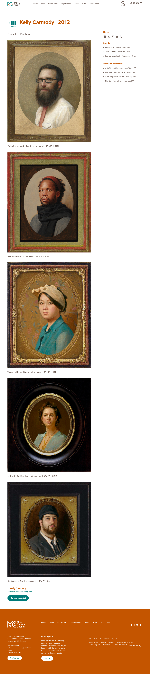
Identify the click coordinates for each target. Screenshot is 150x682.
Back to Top (133, 646)
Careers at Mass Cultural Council (124, 645)
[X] (109, 36)
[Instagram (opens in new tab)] (134, 4)
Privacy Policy (93, 643)
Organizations (66, 4)
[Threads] (121, 36)
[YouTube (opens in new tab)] (137, 4)
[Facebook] (105, 36)
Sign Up (47, 658)
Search (123, 5)
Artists (35, 4)
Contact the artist (18, 598)
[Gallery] (11, 23)
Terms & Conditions (107, 643)
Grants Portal (94, 4)
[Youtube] (117, 36)
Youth (43, 4)
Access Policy (121, 643)
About (77, 4)
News (84, 4)
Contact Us (14, 658)
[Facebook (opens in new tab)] (130, 4)
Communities (53, 4)
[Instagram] (113, 36)
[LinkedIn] (141, 4)
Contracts (106, 645)
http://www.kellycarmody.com (19, 591)
